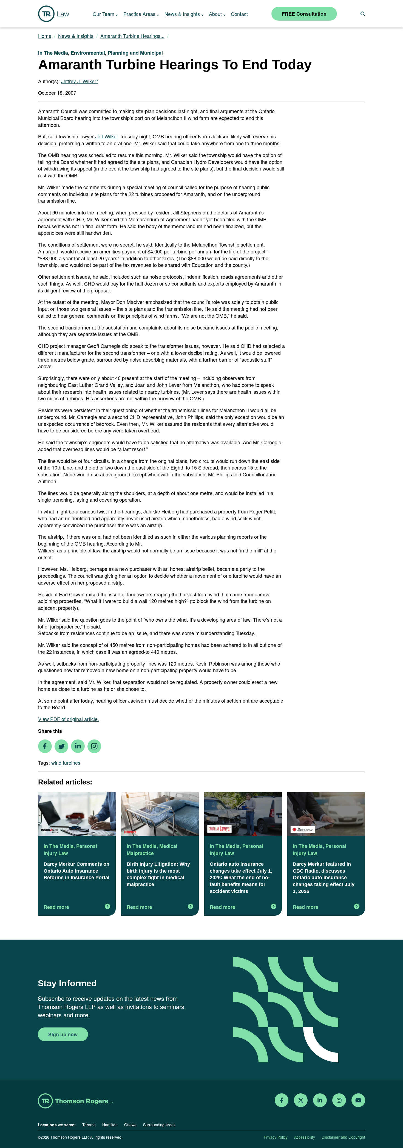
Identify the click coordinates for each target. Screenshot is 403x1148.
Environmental (88, 52)
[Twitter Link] (300, 1100)
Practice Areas (139, 13)
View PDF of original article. (68, 718)
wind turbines (65, 762)
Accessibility (304, 1137)
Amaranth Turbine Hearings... (132, 35)
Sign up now (63, 1034)
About (215, 13)
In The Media (53, 52)
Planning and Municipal (135, 52)
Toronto (89, 1124)
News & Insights (182, 13)
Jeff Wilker (106, 136)
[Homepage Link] (75, 1101)
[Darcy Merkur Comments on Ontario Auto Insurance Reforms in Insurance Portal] (77, 814)
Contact (239, 13)
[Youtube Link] (358, 1100)
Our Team (103, 13)
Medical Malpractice (152, 849)
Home (44, 35)
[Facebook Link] (281, 1100)
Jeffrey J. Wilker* (79, 81)
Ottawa (130, 1124)
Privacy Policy (276, 1137)
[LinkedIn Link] (319, 1100)
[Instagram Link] (339, 1100)
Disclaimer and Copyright (343, 1137)
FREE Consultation (304, 13)
